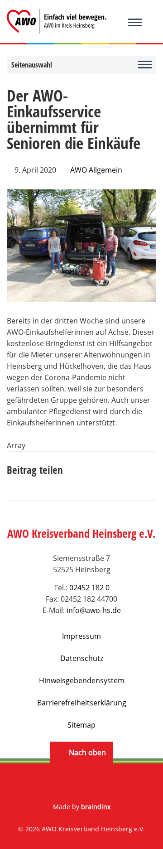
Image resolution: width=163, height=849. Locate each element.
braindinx (95, 806)
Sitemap (81, 725)
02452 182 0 (89, 588)
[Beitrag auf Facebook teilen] (13, 481)
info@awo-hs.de (94, 610)
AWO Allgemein (96, 170)
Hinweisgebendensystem (82, 680)
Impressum (81, 636)
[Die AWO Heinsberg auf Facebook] (70, 784)
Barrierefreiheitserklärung (81, 703)
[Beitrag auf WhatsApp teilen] (75, 481)
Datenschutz (81, 658)
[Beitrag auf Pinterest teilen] (54, 481)
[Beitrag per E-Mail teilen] (95, 481)
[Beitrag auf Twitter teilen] (34, 481)
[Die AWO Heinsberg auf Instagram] (93, 784)
